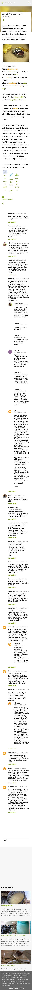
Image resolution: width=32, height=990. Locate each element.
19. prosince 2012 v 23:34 (15, 509)
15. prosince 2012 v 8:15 (19, 495)
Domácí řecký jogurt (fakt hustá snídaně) (13, 935)
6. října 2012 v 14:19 (21, 260)
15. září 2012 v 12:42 (21, 213)
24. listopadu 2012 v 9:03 (20, 325)
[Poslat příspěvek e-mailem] (3, 197)
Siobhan (11, 787)
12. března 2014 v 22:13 (20, 412)
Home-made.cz (10, 3)
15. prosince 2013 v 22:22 (22, 608)
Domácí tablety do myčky (8, 965)
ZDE (16, 74)
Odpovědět (12, 222)
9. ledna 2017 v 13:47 (20, 768)
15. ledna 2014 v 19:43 (20, 390)
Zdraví (10, 199)
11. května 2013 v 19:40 (20, 352)
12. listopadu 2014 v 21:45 (21, 627)
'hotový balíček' (19, 97)
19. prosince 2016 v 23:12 (21, 752)
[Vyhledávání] (29, 3)
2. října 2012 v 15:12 (24, 243)
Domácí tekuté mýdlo (5, 183)
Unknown (17, 411)
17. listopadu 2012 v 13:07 (21, 305)
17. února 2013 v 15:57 (21, 523)
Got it (21, 988)
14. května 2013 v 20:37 (22, 579)
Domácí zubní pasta (11, 186)
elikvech (11, 627)
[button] (3, 20)
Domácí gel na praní (7, 905)
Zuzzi (10, 495)
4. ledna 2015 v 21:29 (19, 645)
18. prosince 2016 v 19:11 (22, 689)
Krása (4, 199)
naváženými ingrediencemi (15, 100)
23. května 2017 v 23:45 (20, 704)
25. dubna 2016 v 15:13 (21, 671)
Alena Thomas (13, 243)
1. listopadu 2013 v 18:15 (22, 591)
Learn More (13, 988)
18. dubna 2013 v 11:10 (21, 541)
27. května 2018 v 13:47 (20, 786)
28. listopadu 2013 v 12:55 (21, 374)
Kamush (16, 351)
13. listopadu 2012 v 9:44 (22, 278)
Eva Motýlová (13, 507)
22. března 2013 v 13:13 (20, 337)
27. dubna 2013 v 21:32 (21, 561)
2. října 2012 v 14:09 (21, 226)
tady (3, 89)
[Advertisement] (16, 865)
